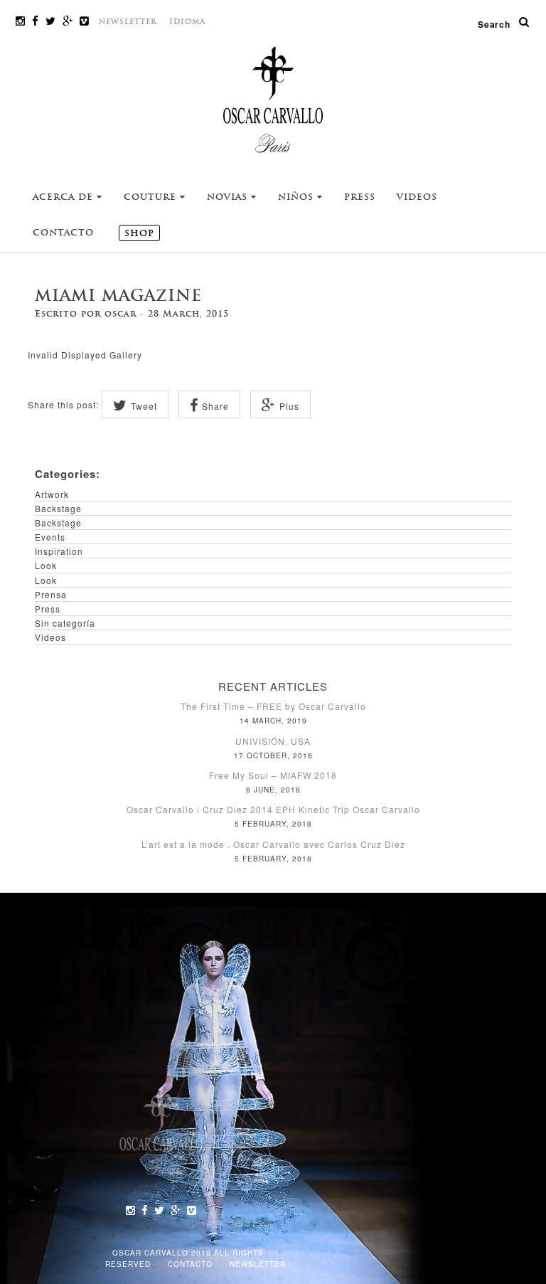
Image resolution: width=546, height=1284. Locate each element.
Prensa (51, 594)
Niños (297, 197)
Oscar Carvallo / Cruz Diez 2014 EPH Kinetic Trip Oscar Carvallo (273, 809)
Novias (229, 197)
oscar (120, 313)
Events (50, 537)
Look (46, 565)
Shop (139, 233)
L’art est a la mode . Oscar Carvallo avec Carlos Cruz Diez (273, 844)
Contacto (63, 232)
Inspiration (59, 551)
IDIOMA (187, 21)
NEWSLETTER (128, 21)
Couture (152, 197)
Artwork (52, 494)
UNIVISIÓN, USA (273, 741)
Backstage (58, 508)
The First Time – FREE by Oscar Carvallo (273, 706)
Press (359, 197)
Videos (417, 197)
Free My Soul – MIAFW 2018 (273, 775)
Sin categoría (65, 623)
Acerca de (65, 197)
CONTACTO (191, 1264)
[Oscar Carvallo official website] (273, 98)
